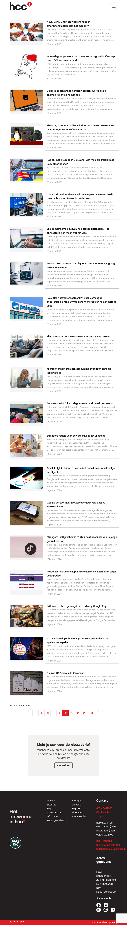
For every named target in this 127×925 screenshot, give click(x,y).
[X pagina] (106, 905)
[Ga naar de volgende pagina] (97, 711)
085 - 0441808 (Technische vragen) (104, 812)
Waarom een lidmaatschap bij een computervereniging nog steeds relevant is (81, 265)
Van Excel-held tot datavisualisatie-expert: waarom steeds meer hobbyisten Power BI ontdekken (80, 196)
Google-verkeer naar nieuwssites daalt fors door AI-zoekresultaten (76, 504)
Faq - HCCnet (79, 808)
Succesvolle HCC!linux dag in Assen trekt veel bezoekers (80, 403)
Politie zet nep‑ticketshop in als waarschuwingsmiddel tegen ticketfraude (81, 573)
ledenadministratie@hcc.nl (111, 848)
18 (59, 712)
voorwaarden (99, 922)
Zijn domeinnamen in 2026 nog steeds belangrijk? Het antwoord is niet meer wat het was (78, 230)
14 (35, 712)
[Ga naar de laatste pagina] (101, 711)
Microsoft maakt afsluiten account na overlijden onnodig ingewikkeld (79, 370)
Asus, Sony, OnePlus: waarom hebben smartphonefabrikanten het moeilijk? (68, 23)
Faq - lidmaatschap (54, 810)
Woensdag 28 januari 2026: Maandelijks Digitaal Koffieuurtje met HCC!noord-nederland (81, 58)
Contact (76, 804)
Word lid (51, 800)
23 (91, 712)
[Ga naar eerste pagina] (27, 711)
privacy (113, 922)
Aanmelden (63, 765)
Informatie (52, 816)
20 (71, 712)
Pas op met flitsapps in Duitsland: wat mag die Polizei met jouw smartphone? (80, 161)
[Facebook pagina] (98, 905)
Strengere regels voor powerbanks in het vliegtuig (76, 435)
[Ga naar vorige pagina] (30, 711)
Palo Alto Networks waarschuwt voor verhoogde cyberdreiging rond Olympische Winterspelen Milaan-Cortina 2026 (81, 302)
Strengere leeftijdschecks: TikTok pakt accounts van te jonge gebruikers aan (82, 539)
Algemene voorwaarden (79, 814)
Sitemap (51, 804)
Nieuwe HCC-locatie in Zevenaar (65, 673)
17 (54, 712)
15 (41, 712)
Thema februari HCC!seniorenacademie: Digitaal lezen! (78, 336)
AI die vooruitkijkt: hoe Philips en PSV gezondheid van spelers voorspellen (78, 640)
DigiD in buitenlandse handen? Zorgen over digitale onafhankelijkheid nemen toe (76, 92)
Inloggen (76, 800)
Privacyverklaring (57, 820)
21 (78, 712)
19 (65, 712)
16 (47, 712)
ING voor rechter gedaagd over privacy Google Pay (76, 606)
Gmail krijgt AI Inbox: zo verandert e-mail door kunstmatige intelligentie (81, 470)
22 (84, 712)
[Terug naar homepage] (21, 6)
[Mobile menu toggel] (113, 6)
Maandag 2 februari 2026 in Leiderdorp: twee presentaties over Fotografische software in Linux (80, 127)
